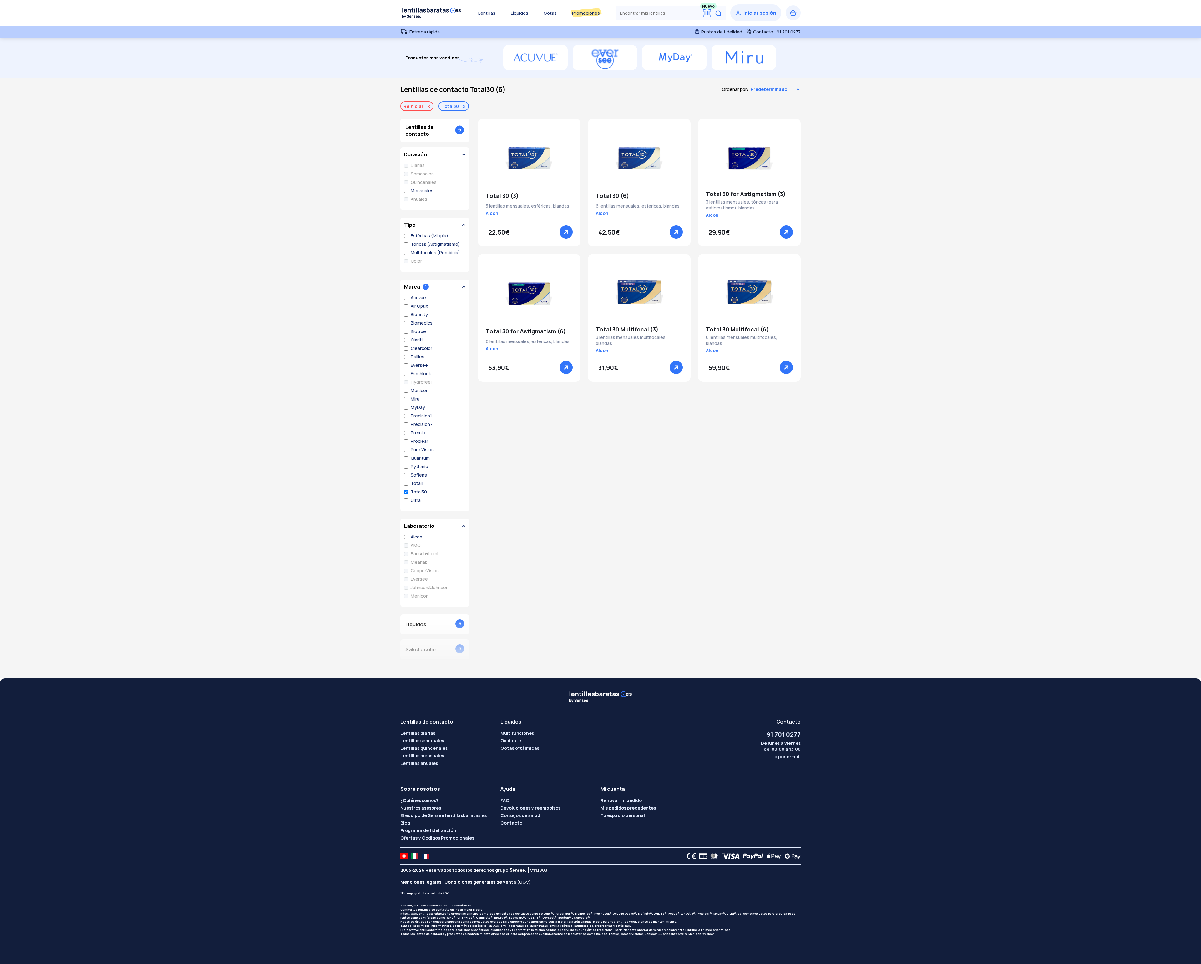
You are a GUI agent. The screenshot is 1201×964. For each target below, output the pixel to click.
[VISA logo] (729, 856)
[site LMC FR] (425, 856)
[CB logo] (701, 856)
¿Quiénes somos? (419, 800)
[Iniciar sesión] (755, 12)
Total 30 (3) (502, 195)
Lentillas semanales (422, 741)
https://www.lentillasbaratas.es (423, 913)
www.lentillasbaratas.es (511, 926)
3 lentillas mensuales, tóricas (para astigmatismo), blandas (742, 205)
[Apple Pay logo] (772, 856)
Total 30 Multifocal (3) (627, 329)
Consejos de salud (520, 815)
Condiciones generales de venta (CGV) (487, 882)
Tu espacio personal (622, 815)
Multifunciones (517, 733)
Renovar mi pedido (621, 800)
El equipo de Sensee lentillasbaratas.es (443, 815)
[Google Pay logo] (791, 856)
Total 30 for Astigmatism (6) (526, 331)
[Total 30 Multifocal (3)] (639, 294)
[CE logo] (690, 856)
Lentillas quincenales (424, 748)
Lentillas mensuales (422, 756)
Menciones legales (420, 882)
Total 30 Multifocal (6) (737, 329)
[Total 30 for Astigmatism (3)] (749, 158)
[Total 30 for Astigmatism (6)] (529, 294)
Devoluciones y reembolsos (530, 808)
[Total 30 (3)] (529, 158)
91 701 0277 (784, 734)
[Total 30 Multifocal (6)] (749, 294)
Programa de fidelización (428, 830)
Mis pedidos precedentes (628, 808)
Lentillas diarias (417, 733)
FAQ (504, 800)
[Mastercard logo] (713, 856)
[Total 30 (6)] (639, 158)
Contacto (511, 823)
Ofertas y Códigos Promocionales (437, 838)
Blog (405, 823)
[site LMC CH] (404, 856)
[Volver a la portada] (431, 13)
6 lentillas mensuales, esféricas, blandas (638, 206)
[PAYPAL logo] (751, 856)
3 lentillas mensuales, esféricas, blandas (527, 206)
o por (787, 757)
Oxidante (510, 741)
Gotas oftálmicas (519, 748)
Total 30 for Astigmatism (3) (746, 194)
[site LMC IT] (414, 856)
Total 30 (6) (612, 195)
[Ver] (566, 232)
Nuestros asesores (420, 808)
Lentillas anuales (419, 763)
